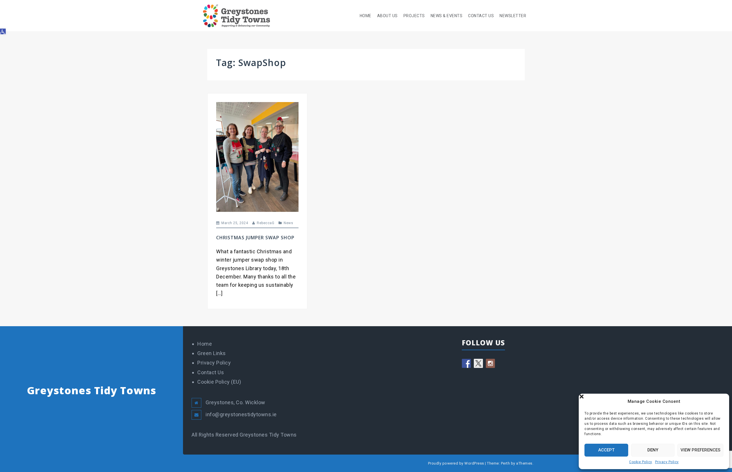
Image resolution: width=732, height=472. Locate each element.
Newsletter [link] (513, 15)
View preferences (700, 450)
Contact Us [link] (481, 15)
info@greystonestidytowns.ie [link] (241, 414)
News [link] (288, 223)
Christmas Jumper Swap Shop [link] (255, 237)
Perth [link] (505, 463)
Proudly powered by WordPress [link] (456, 463)
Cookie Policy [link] (640, 462)
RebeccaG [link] (265, 223)
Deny (652, 450)
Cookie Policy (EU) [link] (219, 382)
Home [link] (365, 15)
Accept (606, 450)
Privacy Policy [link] (667, 462)
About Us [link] (387, 15)
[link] (3, 31)
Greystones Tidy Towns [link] (91, 390)
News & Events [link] (447, 15)
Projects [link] (414, 15)
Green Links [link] (211, 353)
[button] (720, 401)
